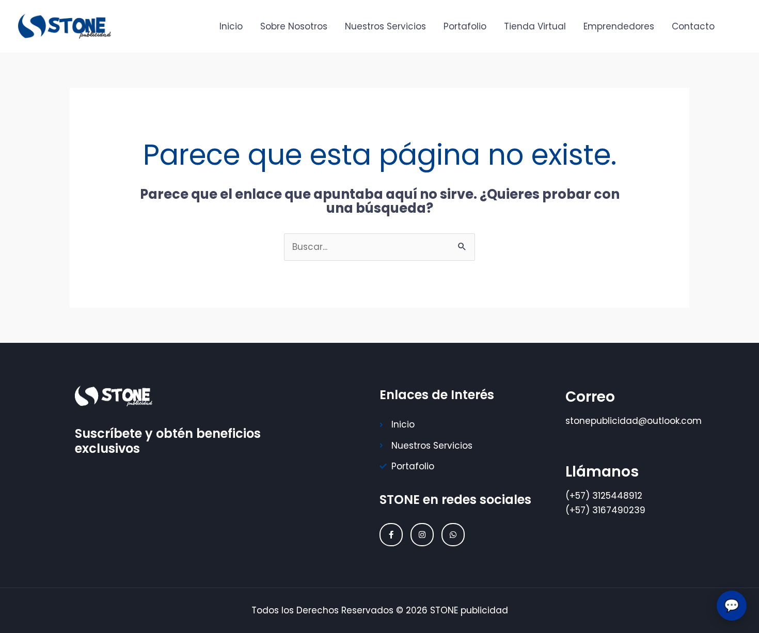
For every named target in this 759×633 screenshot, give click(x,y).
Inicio (231, 26)
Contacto (693, 26)
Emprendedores (618, 26)
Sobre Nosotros (293, 26)
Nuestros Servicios (385, 26)
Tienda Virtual (535, 26)
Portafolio (465, 26)
